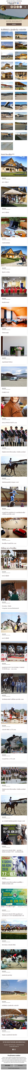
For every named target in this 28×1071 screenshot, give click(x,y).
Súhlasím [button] (7, 1065)
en (20, 7)
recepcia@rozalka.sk (14, 1046)
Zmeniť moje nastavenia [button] (13, 1068)
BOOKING (14, 24)
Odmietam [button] (20, 1065)
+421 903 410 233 (20, 1044)
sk (17, 7)
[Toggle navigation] (25, 7)
